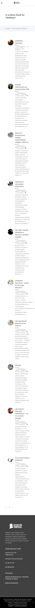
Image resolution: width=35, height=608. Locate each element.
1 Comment (20, 148)
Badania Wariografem (11, 583)
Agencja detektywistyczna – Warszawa (16, 577)
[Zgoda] (33, 602)
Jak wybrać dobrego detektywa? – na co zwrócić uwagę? (21, 413)
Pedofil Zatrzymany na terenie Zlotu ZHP (22, 87)
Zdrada (18, 365)
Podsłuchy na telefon (11, 579)
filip (18, 45)
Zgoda (11, 605)
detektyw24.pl (21, 46)
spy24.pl (17, 94)
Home (8, 28)
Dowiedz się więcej (21, 605)
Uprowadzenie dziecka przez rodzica (21, 323)
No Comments (19, 48)
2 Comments (20, 243)
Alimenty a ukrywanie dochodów (19, 184)
